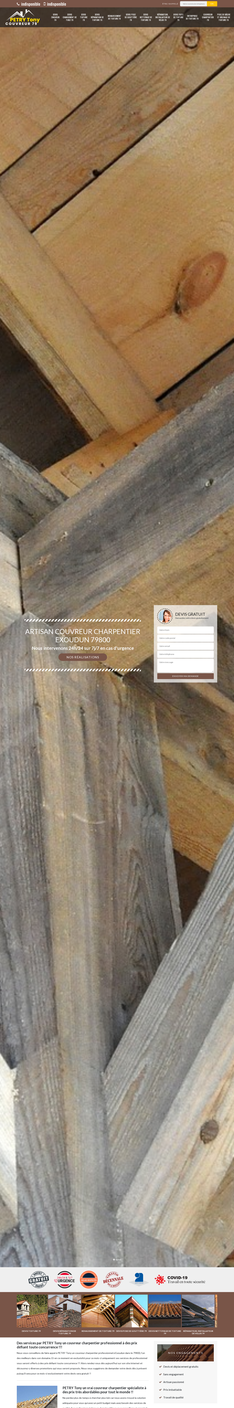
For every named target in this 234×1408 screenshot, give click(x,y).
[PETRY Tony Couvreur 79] (22, 17)
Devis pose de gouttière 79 (131, 17)
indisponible (30, 4)
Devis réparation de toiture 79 (97, 17)
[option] (117, 704)
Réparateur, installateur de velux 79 (162, 17)
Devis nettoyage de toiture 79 (146, 17)
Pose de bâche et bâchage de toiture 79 (223, 17)
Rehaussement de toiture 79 (114, 17)
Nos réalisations (82, 657)
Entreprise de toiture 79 (192, 17)
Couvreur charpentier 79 (208, 17)
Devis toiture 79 (83, 17)
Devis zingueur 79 (55, 17)
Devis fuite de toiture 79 (178, 17)
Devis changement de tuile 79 (70, 17)
